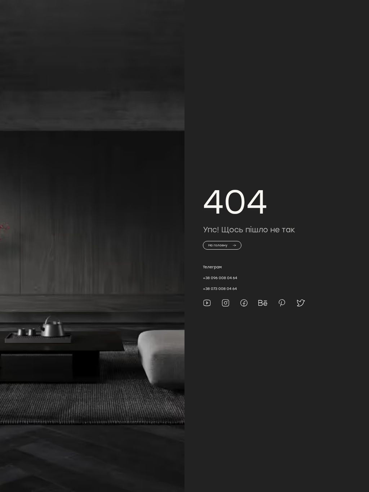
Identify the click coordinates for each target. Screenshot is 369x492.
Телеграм (212, 267)
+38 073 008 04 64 (220, 289)
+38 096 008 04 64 (220, 278)
